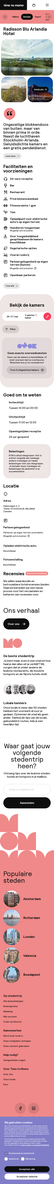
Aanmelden (27, 803)
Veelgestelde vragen (14, 1060)
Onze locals (9, 1079)
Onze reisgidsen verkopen (17, 1040)
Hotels (27, 16)
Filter (13, 329)
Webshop (8, 1011)
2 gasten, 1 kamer (30, 316)
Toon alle (10, 286)
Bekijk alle (39, 89)
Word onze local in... (13, 1035)
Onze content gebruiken (16, 1046)
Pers (5, 1084)
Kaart (38, 16)
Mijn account (10, 1016)
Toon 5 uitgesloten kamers (24, 369)
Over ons (13, 624)
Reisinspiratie (10, 1006)
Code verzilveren (12, 1021)
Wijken (15, 16)
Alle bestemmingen (13, 1001)
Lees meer (11, 156)
